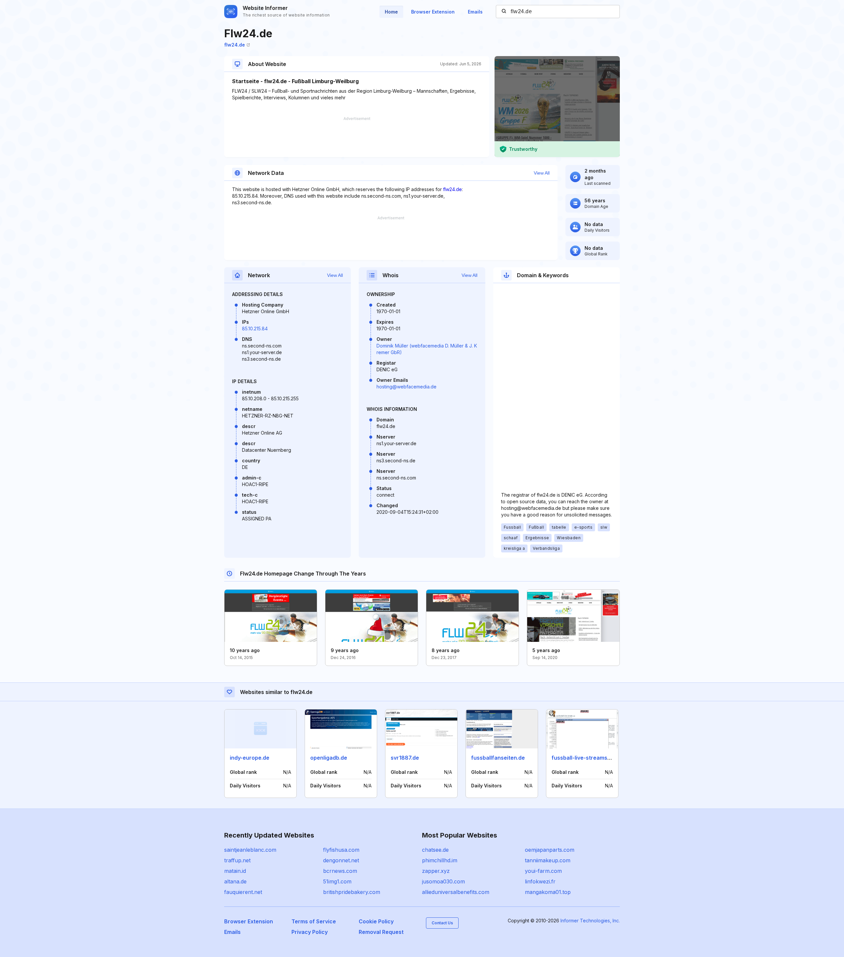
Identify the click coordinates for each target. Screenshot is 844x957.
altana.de (235, 881)
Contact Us (442, 922)
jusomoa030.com (443, 881)
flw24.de (234, 45)
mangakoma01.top (548, 892)
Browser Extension (433, 12)
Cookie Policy (376, 921)
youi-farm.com (543, 871)
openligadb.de (328, 757)
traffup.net (237, 860)
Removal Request (381, 932)
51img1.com (337, 881)
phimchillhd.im (439, 860)
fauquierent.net (243, 892)
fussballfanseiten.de (498, 757)
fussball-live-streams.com (586, 757)
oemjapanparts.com (549, 849)
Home (391, 12)
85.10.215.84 (255, 328)
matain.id (235, 871)
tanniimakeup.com (547, 860)
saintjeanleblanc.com (250, 849)
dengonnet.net (341, 860)
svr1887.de (405, 757)
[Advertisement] (356, 137)
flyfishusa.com (341, 849)
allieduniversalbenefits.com (455, 892)
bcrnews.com (340, 871)
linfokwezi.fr (540, 881)
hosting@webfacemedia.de (407, 386)
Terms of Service (313, 921)
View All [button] (542, 173)
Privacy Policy (309, 932)
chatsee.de (435, 849)
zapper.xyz (436, 871)
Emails (475, 12)
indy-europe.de (249, 757)
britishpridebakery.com (351, 892)
